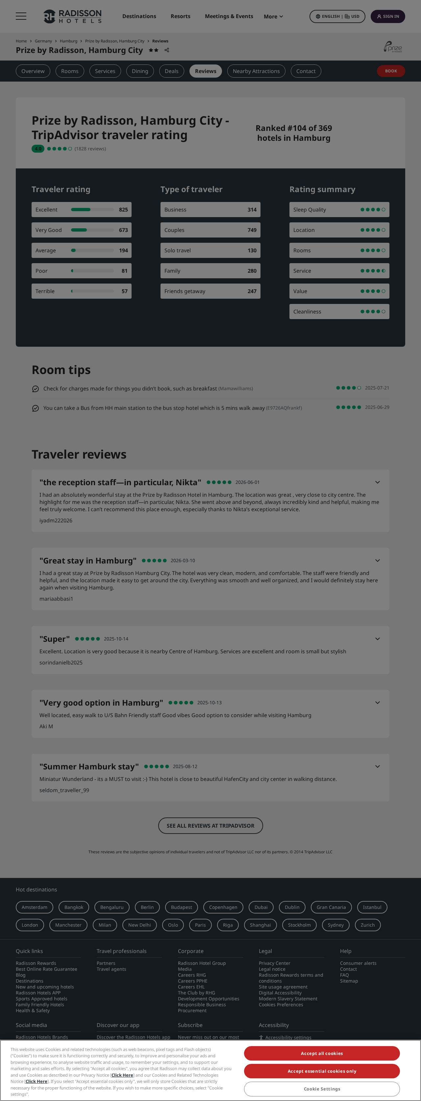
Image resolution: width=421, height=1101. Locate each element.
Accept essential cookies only (322, 1071)
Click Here (122, 1075)
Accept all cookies (322, 1053)
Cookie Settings (322, 1089)
